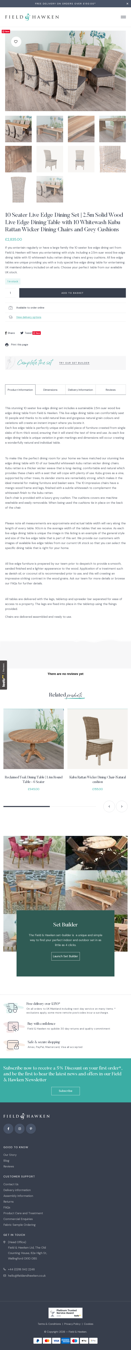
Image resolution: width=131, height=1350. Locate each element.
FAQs (6, 1207)
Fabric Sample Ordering (19, 1225)
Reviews (111, 390)
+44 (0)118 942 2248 (21, 1269)
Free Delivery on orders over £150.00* (65, 3)
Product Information (20, 390)
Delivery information (17, 1190)
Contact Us (10, 1184)
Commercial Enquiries (18, 1219)
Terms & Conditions (49, 1324)
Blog (6, 1160)
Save (7, 31)
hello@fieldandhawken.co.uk (27, 1276)
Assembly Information (18, 1196)
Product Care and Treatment (23, 1213)
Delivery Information (80, 390)
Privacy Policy (72, 1324)
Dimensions (50, 390)
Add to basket (72, 292)
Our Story (10, 1155)
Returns (8, 1201)
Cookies (88, 1324)
